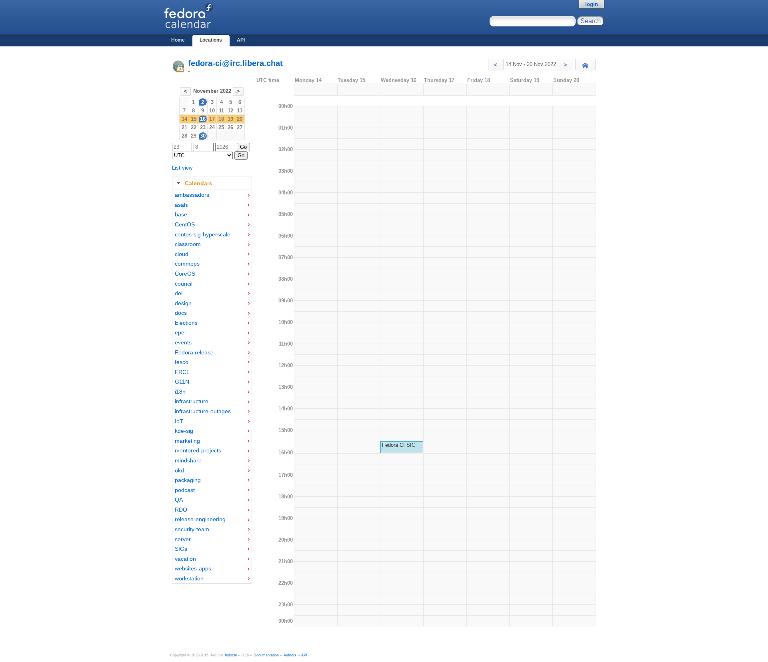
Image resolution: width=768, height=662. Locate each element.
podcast (185, 490)
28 (184, 136)
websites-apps (193, 568)
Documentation (266, 655)
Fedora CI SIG (399, 445)
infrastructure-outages (203, 411)
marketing (187, 441)
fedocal (231, 655)
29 (193, 136)
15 (193, 119)
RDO (181, 509)
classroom (188, 244)
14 (184, 119)
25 (221, 127)
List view (182, 168)
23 (203, 127)
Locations (211, 40)
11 (221, 111)
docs (181, 313)
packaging (188, 480)
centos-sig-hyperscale (202, 234)
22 (193, 127)
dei (178, 293)
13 (239, 111)
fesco (181, 362)
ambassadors (192, 195)
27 (239, 127)
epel (180, 332)
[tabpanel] (212, 387)
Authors (290, 655)
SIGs (181, 549)
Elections (186, 323)
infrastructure (191, 401)
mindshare (188, 460)
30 (203, 136)
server (183, 539)
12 (230, 111)
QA (179, 499)
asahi (181, 205)
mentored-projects (198, 450)
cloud (181, 254)
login (591, 4)
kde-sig (184, 431)
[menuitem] (212, 195)
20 (239, 119)
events (183, 342)
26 (230, 127)
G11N (182, 381)
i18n (180, 391)
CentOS (185, 224)
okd (179, 470)
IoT (179, 421)
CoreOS (185, 273)
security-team (192, 529)
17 (212, 119)
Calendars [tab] (198, 183)
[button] (496, 64)
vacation (185, 559)
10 (212, 111)
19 (230, 119)
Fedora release (194, 352)
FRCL (182, 372)
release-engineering (200, 519)
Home (178, 40)
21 (184, 127)
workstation (189, 578)
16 (203, 119)
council (183, 283)
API (241, 40)
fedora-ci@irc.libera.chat (235, 63)
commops (187, 263)
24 (212, 127)
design (183, 303)
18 (221, 119)
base (181, 214)
